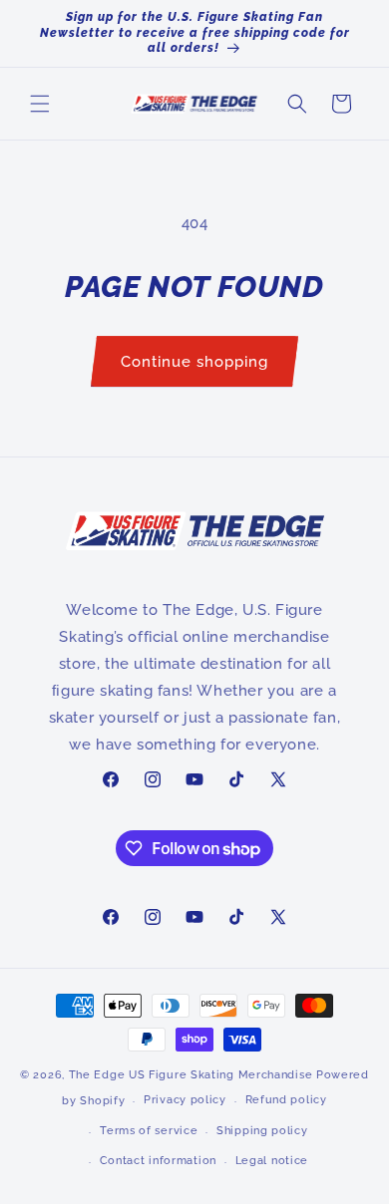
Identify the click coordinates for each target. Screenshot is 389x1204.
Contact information (158, 1160)
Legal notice (271, 1160)
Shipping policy (262, 1130)
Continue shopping (194, 362)
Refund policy (286, 1099)
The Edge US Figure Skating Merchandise (191, 1074)
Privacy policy (185, 1099)
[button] (40, 104)
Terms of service (148, 1130)
